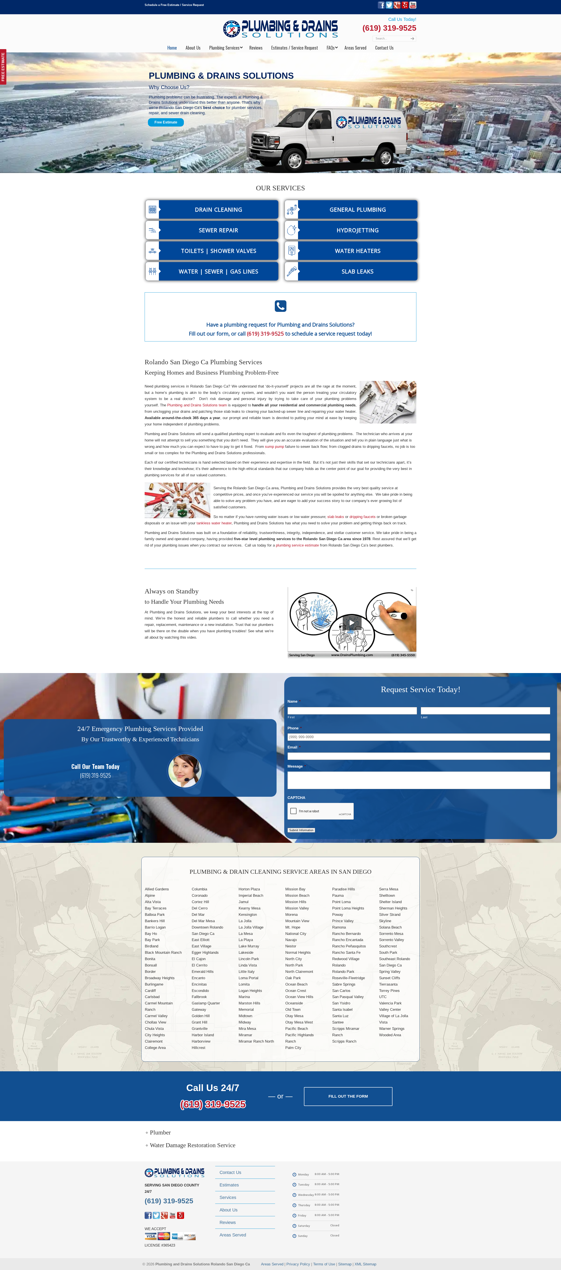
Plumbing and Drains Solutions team (197, 405)
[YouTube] (412, 7)
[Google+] (397, 7)
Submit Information (301, 830)
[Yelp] (404, 7)
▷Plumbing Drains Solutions (280, 29)
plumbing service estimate (297, 545)
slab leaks (335, 517)
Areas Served (272, 1264)
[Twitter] (389, 7)
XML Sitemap (365, 1264)
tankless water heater (214, 523)
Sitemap (345, 1264)
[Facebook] (381, 7)
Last (424, 717)
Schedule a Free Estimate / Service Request (174, 5)
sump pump (274, 447)
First (291, 717)
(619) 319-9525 (389, 27)
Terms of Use (324, 1264)
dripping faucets (363, 517)
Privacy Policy (298, 1264)
